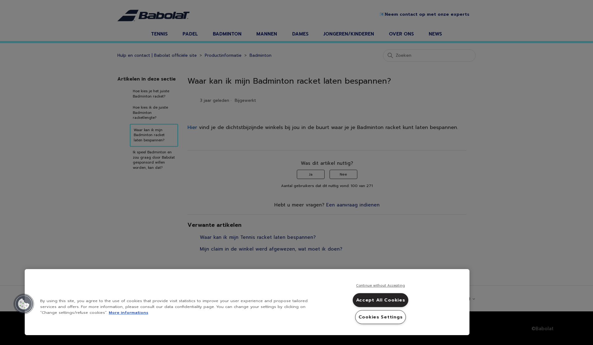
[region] (247, 302)
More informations (128, 312)
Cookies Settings (381, 317)
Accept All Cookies (380, 300)
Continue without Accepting (380, 285)
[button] (24, 304)
